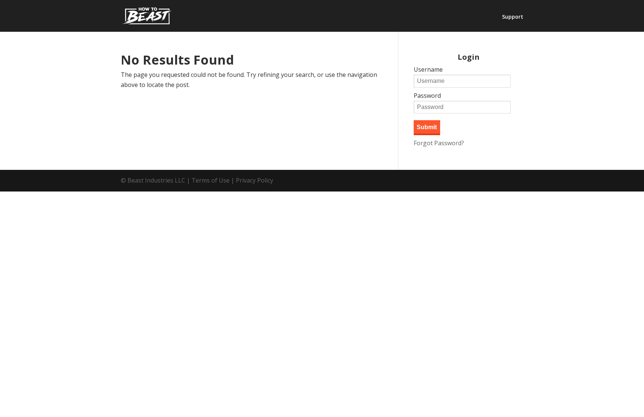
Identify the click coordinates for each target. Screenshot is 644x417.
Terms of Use (211, 180)
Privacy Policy (254, 180)
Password (427, 95)
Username (428, 69)
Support (512, 17)
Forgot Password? (439, 143)
